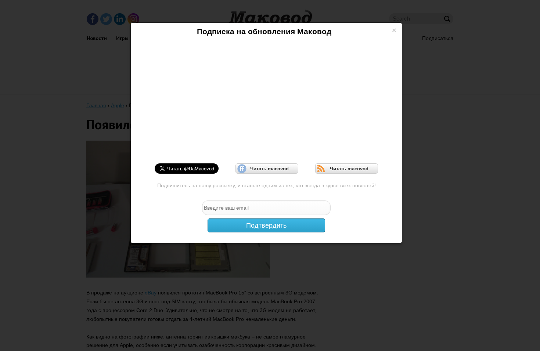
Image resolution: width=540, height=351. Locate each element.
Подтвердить (266, 225)
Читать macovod (267, 168)
